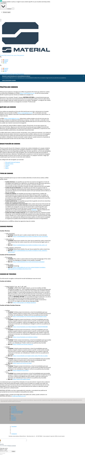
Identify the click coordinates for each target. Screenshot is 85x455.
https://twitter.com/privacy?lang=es (23, 344)
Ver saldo (13, 406)
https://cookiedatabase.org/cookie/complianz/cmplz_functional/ (30, 236)
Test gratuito (20, 55)
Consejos (13, 408)
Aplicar (13, 451)
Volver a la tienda (12, 445)
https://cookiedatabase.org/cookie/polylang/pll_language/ (29, 261)
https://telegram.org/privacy (21, 370)
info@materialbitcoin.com (19, 396)
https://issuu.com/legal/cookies (21, 379)
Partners (13, 417)
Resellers (13, 418)
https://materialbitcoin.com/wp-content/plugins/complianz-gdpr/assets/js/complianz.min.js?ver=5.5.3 (27, 268)
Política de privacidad (17, 412)
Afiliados (13, 420)
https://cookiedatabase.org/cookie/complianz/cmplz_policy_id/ (30, 245)
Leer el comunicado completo (9, 80)
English (6, 61)
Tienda (2, 55)
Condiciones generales (17, 411)
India (5, 62)
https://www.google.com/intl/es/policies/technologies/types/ (30, 316)
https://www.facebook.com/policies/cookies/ (25, 337)
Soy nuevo (14, 55)
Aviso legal (14, 409)
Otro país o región (6, 12)
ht (13, 326)
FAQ (5, 55)
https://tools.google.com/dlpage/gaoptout (24, 302)
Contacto (8, 55)
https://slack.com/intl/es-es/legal (22, 363)
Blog (12, 415)
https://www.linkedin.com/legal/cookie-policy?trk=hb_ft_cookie (30, 355)
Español (6, 59)
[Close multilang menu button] (13, 9)
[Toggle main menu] (0, 20)
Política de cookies (16, 414)
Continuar (9, 8)
